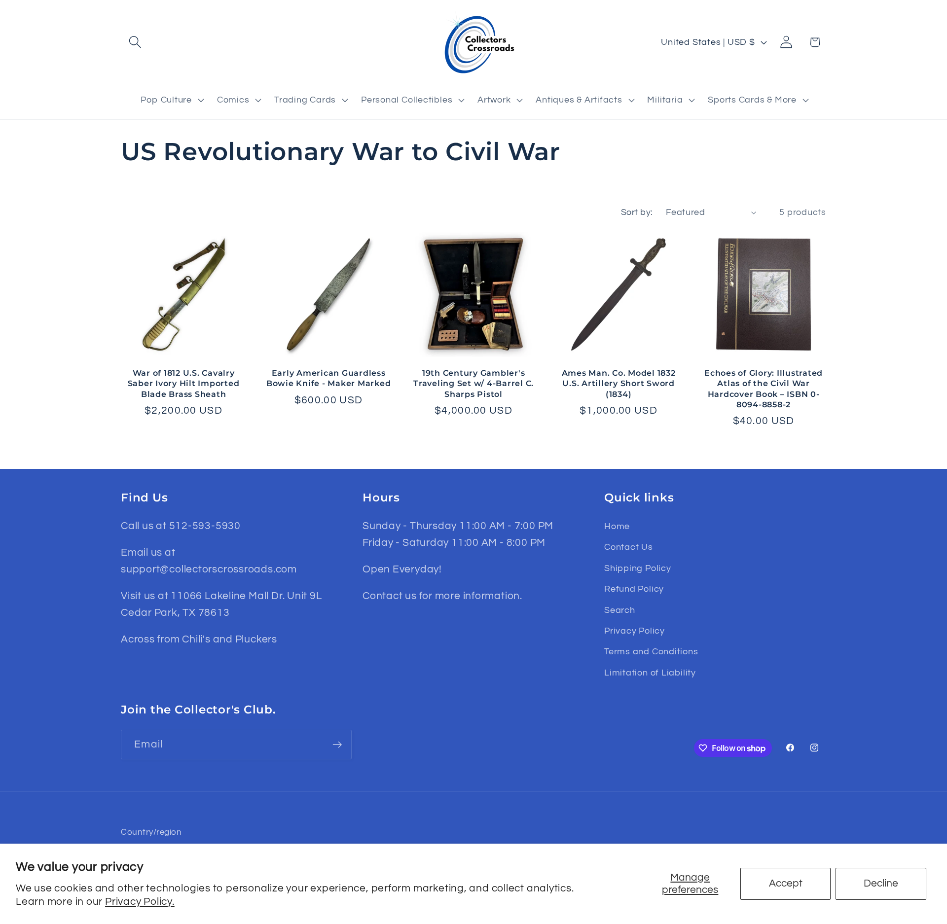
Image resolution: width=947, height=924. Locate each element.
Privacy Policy (634, 631)
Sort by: (637, 212)
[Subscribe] (337, 745)
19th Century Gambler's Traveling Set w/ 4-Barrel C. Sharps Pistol (473, 383)
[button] (135, 42)
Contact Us (628, 547)
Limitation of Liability (650, 672)
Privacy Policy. (140, 901)
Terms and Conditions (651, 651)
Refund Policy (634, 589)
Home (617, 526)
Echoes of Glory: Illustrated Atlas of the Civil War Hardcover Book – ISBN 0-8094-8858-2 (763, 388)
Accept (785, 883)
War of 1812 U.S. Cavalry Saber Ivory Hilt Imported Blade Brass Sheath (184, 383)
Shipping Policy (637, 568)
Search (619, 610)
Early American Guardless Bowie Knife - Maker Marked (328, 378)
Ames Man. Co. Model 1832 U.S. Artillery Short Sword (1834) (619, 383)
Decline (881, 883)
